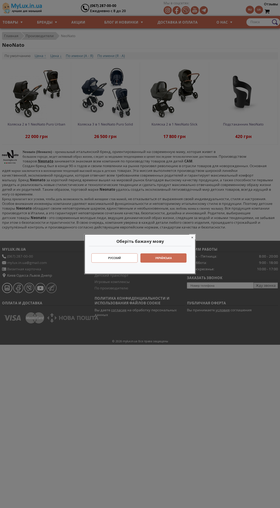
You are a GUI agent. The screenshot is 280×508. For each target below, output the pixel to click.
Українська (163, 257)
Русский (114, 257)
